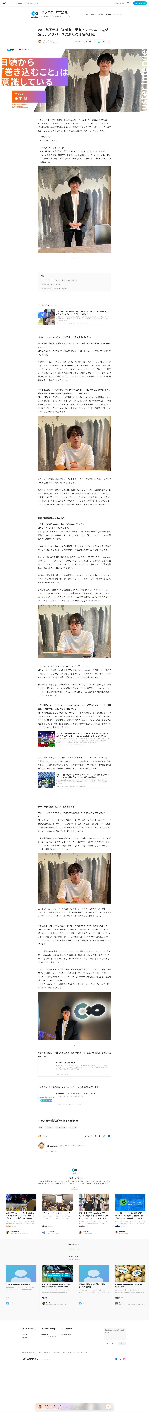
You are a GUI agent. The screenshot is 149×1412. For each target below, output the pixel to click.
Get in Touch (110, 1343)
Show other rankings (74, 1259)
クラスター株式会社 (55, 12)
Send (122, 1343)
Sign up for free (140, 3)
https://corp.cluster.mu (58, 16)
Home (86, 14)
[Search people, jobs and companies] (128, 3)
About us (93, 14)
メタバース (73, 1127)
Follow (46, 16)
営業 (41, 1127)
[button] (29, 1329)
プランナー (49, 1127)
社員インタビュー (61, 1127)
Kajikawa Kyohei (47, 41)
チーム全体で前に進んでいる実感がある (55, 288)
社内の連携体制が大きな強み (51, 284)
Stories (108, 14)
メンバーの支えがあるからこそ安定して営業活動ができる (60, 280)
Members (101, 14)
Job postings (117, 14)
